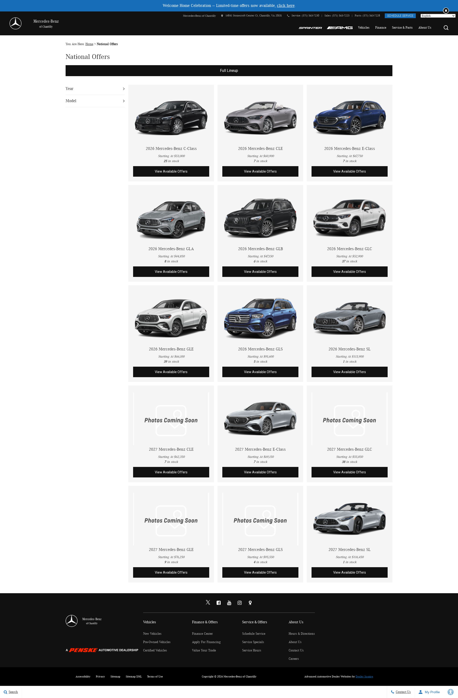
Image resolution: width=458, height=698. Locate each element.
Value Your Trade (204, 650)
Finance (380, 27)
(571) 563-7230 (310, 15)
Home (89, 44)
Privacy (100, 676)
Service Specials (253, 642)
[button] (446, 11)
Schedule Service (400, 15)
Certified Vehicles (155, 650)
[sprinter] (310, 27)
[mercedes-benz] (15, 23)
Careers (294, 659)
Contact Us (296, 650)
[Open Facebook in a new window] (218, 602)
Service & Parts (402, 27)
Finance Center (202, 633)
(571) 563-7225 (340, 15)
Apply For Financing (206, 642)
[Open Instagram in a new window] (239, 602)
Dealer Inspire (364, 676)
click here (286, 6)
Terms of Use (155, 676)
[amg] (340, 27)
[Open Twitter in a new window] (208, 603)
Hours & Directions (302, 633)
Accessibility (83, 676)
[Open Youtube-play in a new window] (229, 602)
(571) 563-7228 (371, 15)
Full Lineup (229, 70)
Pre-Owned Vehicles (157, 642)
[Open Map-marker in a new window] (250, 602)
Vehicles (364, 27)
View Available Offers (171, 171)
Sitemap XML (134, 676)
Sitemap (115, 676)
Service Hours (251, 650)
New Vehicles (152, 633)
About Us (424, 27)
